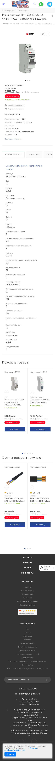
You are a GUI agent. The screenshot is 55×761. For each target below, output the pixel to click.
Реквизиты (27, 573)
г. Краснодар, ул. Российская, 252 (29, 722)
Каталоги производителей (27, 654)
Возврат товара (28, 643)
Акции (27, 568)
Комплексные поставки (27, 601)
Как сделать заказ (27, 605)
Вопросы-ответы (27, 650)
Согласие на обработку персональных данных (27, 668)
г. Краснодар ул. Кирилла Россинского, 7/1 (29, 713)
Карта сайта (27, 665)
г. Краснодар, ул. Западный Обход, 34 (29, 734)
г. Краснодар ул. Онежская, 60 (29, 709)
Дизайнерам (27, 594)
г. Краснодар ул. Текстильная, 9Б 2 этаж (29, 718)
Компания (27, 582)
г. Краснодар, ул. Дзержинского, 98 (29, 730)
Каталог (27, 557)
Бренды (27, 563)
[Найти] (51, 10)
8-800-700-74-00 (28, 689)
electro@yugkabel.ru (29, 694)
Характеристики (13, 155)
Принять (10, 754)
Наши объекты (27, 590)
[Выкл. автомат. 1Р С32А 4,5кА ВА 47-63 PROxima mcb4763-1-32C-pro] (27, 59)
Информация (27, 624)
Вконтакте (14, 741)
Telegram (21, 741)
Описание (34, 155)
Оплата (27, 640)
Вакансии (27, 598)
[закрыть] (53, 567)
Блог (27, 629)
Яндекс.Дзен (40, 741)
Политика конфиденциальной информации (27, 661)
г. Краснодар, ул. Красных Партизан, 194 (29, 726)
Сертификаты (27, 658)
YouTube (27, 741)
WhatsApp (34, 741)
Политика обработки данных (47, 568)
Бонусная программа (27, 647)
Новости (27, 587)
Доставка (27, 636)
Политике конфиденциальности (21, 749)
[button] (22, 453)
